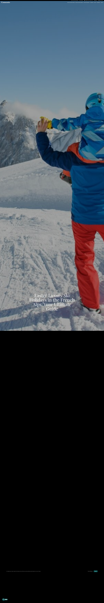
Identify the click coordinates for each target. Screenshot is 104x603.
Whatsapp (81, 0)
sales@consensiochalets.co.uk (89, 0)
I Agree (95, 571)
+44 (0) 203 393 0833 (75, 0)
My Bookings (101, 0)
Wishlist (96, 0)
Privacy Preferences (90, 571)
